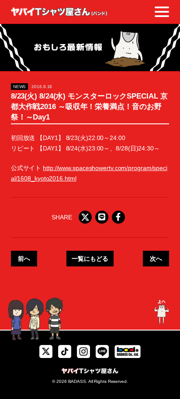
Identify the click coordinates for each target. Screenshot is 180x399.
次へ (156, 258)
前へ (24, 258)
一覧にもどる (90, 258)
